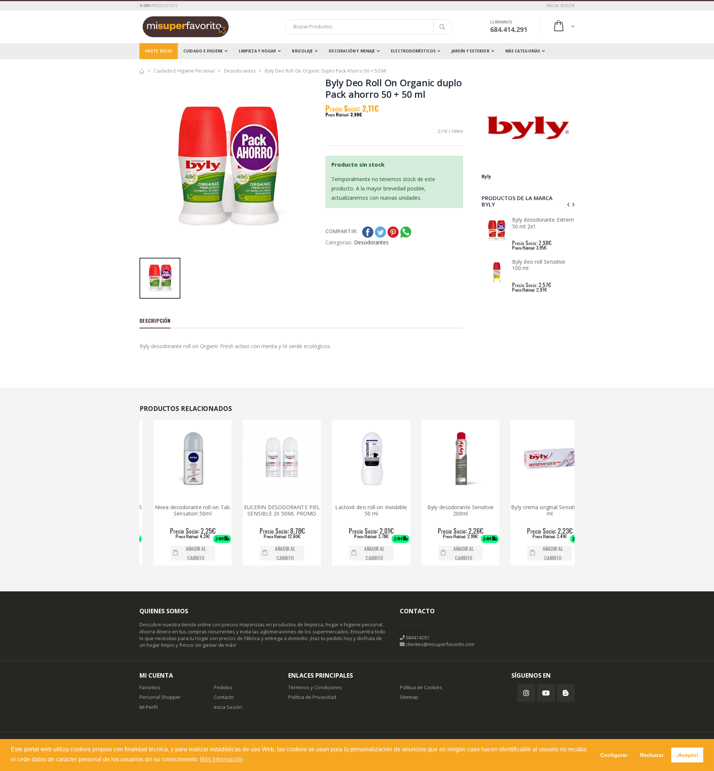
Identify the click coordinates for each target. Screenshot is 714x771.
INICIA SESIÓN (561, 5)
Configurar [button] (613, 755)
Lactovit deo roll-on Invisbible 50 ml (357, 510)
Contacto (224, 697)
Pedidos (223, 687)
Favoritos (149, 687)
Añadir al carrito (181, 553)
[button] (564, 26)
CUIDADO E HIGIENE (203, 51)
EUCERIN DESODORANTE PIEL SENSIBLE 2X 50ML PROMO (268, 510)
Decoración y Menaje (352, 51)
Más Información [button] (221, 759)
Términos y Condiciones (315, 687)
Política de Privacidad (312, 697)
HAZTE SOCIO (158, 51)
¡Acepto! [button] (687, 755)
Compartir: (341, 231)
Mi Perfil (148, 707)
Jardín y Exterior (470, 51)
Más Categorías (522, 51)
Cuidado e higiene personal (184, 71)
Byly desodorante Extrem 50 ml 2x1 (543, 223)
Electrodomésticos (413, 51)
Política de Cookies (421, 687)
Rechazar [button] (651, 755)
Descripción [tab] (154, 320)
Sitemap (409, 697)
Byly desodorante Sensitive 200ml (447, 510)
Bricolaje (302, 51)
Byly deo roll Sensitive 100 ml (538, 265)
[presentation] (568, 204)
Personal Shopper (160, 697)
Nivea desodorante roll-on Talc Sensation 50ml (178, 510)
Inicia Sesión (228, 707)
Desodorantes (239, 71)
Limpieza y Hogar (257, 51)
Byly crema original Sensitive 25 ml (535, 510)
